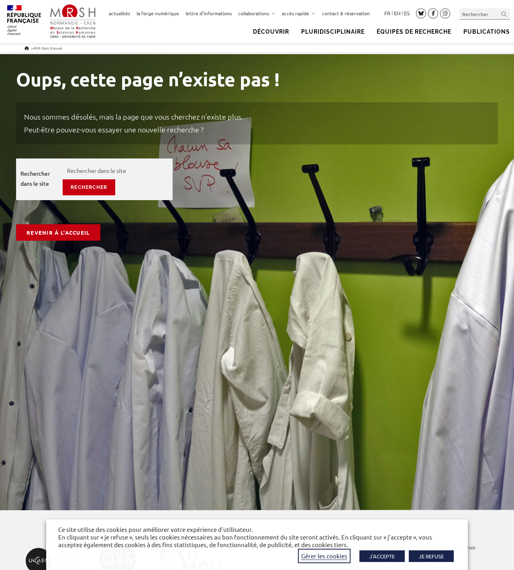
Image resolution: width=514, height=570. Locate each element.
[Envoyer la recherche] (504, 13)
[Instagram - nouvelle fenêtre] (445, 13)
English (397, 13)
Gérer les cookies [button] (324, 556)
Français (387, 13)
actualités (119, 13)
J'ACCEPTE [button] (382, 556)
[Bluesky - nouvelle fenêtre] (421, 13)
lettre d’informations (209, 13)
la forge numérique (158, 13)
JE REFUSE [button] (431, 556)
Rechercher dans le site (35, 178)
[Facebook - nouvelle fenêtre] (433, 13)
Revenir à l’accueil (58, 232)
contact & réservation (346, 13)
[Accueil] (26, 48)
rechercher (89, 187)
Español (407, 13)
